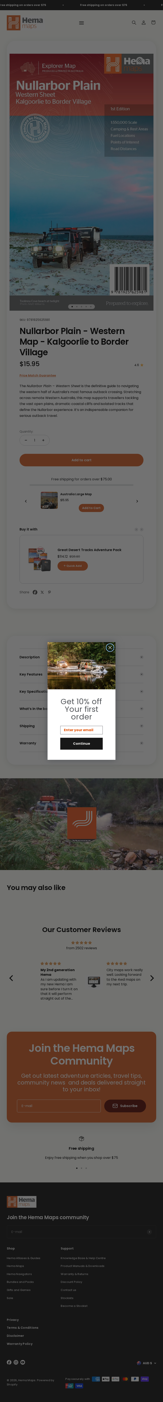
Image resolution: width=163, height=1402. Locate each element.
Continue (81, 743)
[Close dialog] (110, 647)
